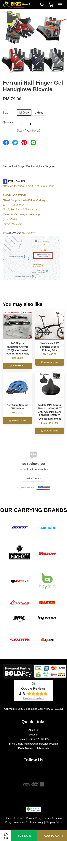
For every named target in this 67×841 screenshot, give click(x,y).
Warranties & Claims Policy (28, 822)
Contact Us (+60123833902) (33, 739)
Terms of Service (15, 818)
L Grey (39, 112)
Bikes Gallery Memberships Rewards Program (33, 743)
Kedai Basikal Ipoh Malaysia (33, 748)
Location (33, 734)
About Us (33, 730)
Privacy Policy (34, 818)
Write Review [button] (33, 478)
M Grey (24, 112)
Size (5, 112)
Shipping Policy (53, 822)
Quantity (8, 122)
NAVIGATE (29, 233)
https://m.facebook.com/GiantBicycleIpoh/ (28, 186)
